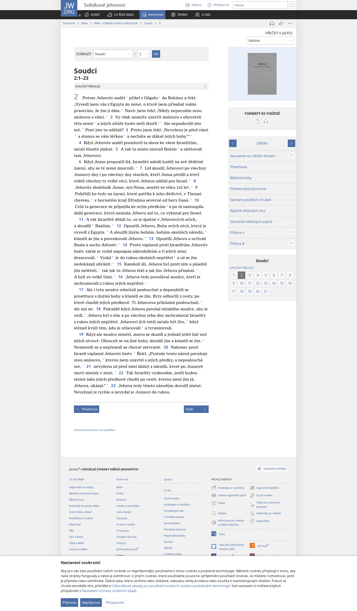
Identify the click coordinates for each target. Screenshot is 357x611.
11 (81, 219)
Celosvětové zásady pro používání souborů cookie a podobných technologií (171, 585)
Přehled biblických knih (248, 189)
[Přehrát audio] (272, 23)
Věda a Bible (76, 543)
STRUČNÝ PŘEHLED (242, 268)
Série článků (124, 512)
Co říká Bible (76, 479)
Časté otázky (172, 498)
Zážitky (168, 548)
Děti (71, 530)
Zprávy (168, 479)
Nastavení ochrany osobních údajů (109, 590)
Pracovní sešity (126, 524)
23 (113, 385)
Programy (123, 530)
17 (81, 290)
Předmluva (238, 167)
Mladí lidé (75, 524)
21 (89, 366)
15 (119, 264)
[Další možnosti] (290, 23)
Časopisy (122, 518)
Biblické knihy (240, 178)
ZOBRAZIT (84, 54)
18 (98, 309)
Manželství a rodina (81, 518)
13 (151, 238)
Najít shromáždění (264, 488)
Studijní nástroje (127, 537)
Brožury (121, 499)
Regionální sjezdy (174, 535)
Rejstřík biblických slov (247, 210)
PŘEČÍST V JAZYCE (279, 33)
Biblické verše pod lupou (84, 493)
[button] (120, 14)
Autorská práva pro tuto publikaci (94, 430)
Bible (85, 23)
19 (81, 334)
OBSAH (262, 143)
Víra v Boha (76, 537)
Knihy (120, 493)
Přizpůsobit (115, 602)
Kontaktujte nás (173, 511)
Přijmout (69, 602)
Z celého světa (172, 554)
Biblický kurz (76, 499)
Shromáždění (172, 523)
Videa (120, 555)
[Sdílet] (281, 23)
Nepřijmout (91, 602)
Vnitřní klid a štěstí (80, 512)
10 (197, 200)
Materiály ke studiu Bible (84, 506)
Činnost (168, 542)
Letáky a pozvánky (128, 506)
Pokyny (121, 543)
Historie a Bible (78, 549)
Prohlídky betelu (174, 517)
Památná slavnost (175, 529)
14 (125, 245)
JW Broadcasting (128, 549)
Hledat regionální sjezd (228, 495)
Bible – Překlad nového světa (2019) (116, 23)
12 (119, 226)
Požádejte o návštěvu (177, 504)
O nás (167, 490)
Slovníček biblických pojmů (251, 221)
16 (120, 277)
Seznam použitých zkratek (250, 199)
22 (121, 373)
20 (166, 347)
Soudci (148, 23)
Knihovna (69, 23)
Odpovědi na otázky (81, 487)
